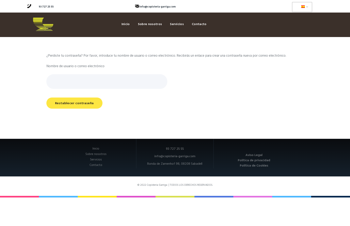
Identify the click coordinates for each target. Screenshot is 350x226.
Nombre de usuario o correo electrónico (75, 66)
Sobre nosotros (150, 24)
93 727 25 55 (46, 7)
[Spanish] (301, 7)
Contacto (199, 24)
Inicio (126, 24)
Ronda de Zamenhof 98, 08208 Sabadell (174, 164)
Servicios (177, 24)
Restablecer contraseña (74, 103)
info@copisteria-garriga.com (158, 7)
